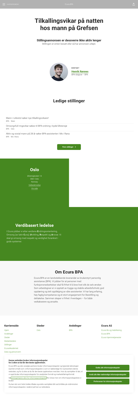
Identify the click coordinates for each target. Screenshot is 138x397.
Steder (7, 337)
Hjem (6, 330)
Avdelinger (8, 334)
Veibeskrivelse (35, 185)
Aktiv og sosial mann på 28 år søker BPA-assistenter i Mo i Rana (38, 133)
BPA (70, 330)
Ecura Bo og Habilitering (111, 330)
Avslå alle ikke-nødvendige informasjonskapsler (107, 375)
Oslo (38, 330)
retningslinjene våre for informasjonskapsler (28, 378)
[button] (134, 4)
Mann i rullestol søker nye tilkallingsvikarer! (27, 118)
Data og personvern (12, 352)
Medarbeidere (10, 341)
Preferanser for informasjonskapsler (108, 381)
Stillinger (8, 344)
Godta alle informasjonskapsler (108, 368)
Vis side (34, 188)
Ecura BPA (69, 4)
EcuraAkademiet (11, 348)
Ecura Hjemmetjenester (111, 337)
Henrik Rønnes (79, 71)
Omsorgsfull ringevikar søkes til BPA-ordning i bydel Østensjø (36, 126)
